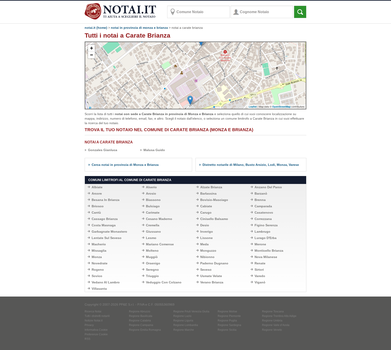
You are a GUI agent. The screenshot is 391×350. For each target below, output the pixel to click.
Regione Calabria (140, 320)
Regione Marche (183, 329)
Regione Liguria (183, 320)
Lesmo (151, 238)
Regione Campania (141, 325)
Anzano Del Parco (268, 187)
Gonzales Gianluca (102, 150)
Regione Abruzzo (139, 311)
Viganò (260, 282)
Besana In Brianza (105, 200)
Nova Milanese (266, 257)
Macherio (99, 244)
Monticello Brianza (269, 250)
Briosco (98, 206)
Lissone (206, 238)
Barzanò (261, 193)
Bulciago (153, 206)
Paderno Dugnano (214, 263)
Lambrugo (262, 231)
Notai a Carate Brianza (109, 142)
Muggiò (152, 257)
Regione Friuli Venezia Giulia (191, 311)
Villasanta (99, 288)
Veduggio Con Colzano (163, 282)
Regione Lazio (182, 316)
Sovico (97, 276)
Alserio (151, 187)
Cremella (152, 225)
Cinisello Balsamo (214, 219)
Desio (204, 225)
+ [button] (91, 48)
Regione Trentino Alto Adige (279, 316)
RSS (87, 338)
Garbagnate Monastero (109, 231)
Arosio (151, 193)
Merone (260, 244)
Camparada (263, 206)
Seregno (152, 269)
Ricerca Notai (93, 311)
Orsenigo (153, 263)
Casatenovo (264, 212)
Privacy (89, 325)
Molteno (152, 250)
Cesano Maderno (159, 219)
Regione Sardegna (229, 325)
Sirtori (259, 269)
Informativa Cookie (96, 329)
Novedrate (99, 263)
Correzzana (263, 219)
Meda (204, 244)
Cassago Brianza (105, 219)
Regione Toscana (273, 311)
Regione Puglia (227, 320)
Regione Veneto (272, 329)
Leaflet (253, 106)
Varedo (260, 276)
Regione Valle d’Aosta (275, 325)
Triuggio (152, 276)
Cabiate (206, 206)
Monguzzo (208, 250)
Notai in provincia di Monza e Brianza (139, 27)
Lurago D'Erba (266, 238)
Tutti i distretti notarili (97, 316)
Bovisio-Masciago (214, 200)
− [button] (91, 55)
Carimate (153, 212)
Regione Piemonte (229, 316)
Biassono (153, 200)
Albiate (97, 187)
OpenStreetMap (281, 106)
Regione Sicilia (227, 329)
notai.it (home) (96, 27)
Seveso (206, 269)
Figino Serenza (266, 225)
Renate (260, 263)
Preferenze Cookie (96, 334)
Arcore (97, 193)
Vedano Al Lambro (106, 282)
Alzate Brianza (211, 187)
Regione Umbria (272, 320)
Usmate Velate (211, 276)
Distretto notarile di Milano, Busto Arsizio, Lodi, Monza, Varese (251, 165)
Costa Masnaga (104, 225)
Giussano (153, 231)
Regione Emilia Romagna (145, 329)
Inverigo (206, 231)
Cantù (96, 212)
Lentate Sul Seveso (107, 238)
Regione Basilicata (140, 316)
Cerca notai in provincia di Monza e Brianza (125, 165)
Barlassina (208, 193)
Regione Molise (227, 311)
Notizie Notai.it (94, 320)
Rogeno (98, 269)
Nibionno (207, 257)
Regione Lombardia (185, 325)
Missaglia (99, 250)
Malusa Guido (154, 150)
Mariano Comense (160, 244)
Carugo (206, 212)
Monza (97, 257)
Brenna (260, 200)
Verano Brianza (211, 282)
